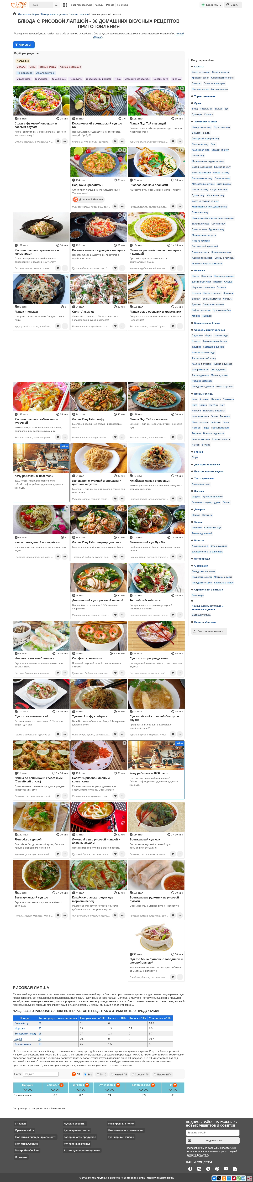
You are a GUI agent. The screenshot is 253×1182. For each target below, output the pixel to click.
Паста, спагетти (200, 422)
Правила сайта (24, 1130)
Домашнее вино (200, 546)
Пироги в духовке (212, 293)
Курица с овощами (70, 66)
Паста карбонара (220, 428)
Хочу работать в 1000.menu (33, 475)
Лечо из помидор (201, 241)
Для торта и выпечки (207, 464)
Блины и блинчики (201, 282)
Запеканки (228, 399)
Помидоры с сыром (202, 583)
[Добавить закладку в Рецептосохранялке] (58, 141)
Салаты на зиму (200, 144)
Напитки (199, 540)
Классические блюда (207, 323)
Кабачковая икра (200, 150)
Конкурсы (122, 4)
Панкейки (207, 316)
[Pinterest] (234, 1178)
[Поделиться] (249, 1178)
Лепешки (227, 299)
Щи (226, 109)
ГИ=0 (102, 1074)
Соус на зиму (218, 224)
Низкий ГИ (120, 1074)
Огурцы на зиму (222, 127)
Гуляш (226, 422)
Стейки (203, 405)
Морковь (19, 1028)
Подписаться (214, 1140)
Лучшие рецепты (74, 1123)
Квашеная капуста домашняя (207, 263)
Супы (197, 103)
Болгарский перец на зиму (205, 138)
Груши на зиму (216, 229)
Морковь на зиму (215, 195)
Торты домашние (204, 96)
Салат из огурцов (201, 72)
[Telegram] (243, 1178)
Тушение (196, 347)
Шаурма (196, 496)
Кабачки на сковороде (203, 352)
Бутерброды (202, 558)
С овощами (201, 565)
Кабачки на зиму (220, 150)
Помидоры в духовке (203, 386)
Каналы (99, 4)
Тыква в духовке (224, 386)
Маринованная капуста (204, 235)
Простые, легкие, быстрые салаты (210, 89)
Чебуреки (215, 422)
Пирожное (207, 515)
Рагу (222, 405)
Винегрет (196, 83)
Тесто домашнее (204, 478)
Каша (194, 399)
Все (89, 1074)
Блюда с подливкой (213, 433)
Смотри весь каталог (210, 631)
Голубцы (213, 405)
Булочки (196, 293)
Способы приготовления (209, 329)
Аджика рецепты (200, 252)
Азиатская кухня (45, 72)
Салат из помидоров (214, 83)
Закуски (199, 491)
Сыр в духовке (218, 369)
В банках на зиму (201, 133)
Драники (196, 304)
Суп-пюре (197, 114)
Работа (110, 4)
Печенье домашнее (224, 276)
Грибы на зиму (199, 229)
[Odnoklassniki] (224, 1178)
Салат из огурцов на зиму (205, 201)
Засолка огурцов (200, 224)
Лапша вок (23, 60)
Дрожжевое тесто (201, 484)
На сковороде (221, 335)
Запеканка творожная (214, 411)
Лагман (195, 445)
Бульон (218, 109)
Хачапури (228, 293)
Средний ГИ (141, 1074)
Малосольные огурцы (203, 184)
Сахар (18, 1038)
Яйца (118, 78)
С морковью (59, 78)
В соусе (196, 341)
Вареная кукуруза (201, 615)
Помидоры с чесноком (203, 571)
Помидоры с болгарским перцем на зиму (213, 218)
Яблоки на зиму (221, 172)
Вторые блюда (203, 393)
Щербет (196, 515)
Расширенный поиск (121, 1123)
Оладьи (228, 282)
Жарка (208, 335)
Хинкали (196, 411)
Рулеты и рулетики (213, 496)
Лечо (213, 144)
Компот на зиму (222, 167)
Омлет (214, 416)
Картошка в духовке (213, 347)
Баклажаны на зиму (202, 178)
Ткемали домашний (202, 533)
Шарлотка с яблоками (203, 287)
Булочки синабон (222, 310)
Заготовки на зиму (205, 121)
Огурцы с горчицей (224, 258)
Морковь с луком (223, 577)
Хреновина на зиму (221, 252)
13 (40, 1033)
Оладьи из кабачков (213, 304)
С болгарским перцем (98, 78)
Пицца (206, 428)
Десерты (199, 509)
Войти (234, 4)
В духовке (197, 335)
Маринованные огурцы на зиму (208, 161)
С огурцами (41, 78)
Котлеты (204, 399)
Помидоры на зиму (202, 127)
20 (40, 1028)
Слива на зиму (222, 178)
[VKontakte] (214, 1178)
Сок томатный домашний (205, 246)
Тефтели (196, 433)
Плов (194, 405)
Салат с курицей (220, 72)
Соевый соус (161, 78)
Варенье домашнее (202, 167)
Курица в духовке (223, 364)
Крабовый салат (200, 78)
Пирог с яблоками (205, 622)
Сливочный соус (213, 527)
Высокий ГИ (164, 1074)
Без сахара (198, 595)
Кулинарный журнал (77, 1143)
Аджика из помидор (202, 258)
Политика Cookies (26, 1143)
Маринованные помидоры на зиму (209, 207)
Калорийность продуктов (80, 1137)
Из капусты (76, 78)
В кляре (206, 445)
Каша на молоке (200, 416)
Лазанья (196, 428)
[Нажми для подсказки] (74, 1074)
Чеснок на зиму (200, 190)
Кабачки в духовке (201, 364)
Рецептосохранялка (81, 4)
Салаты (199, 66)
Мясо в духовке (219, 375)
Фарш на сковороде (202, 381)
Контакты (21, 1157)
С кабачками (24, 78)
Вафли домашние (201, 310)
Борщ (195, 109)
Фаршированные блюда (214, 341)
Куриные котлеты (221, 439)
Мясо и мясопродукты (137, 78)
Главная (20, 1123)
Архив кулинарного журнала (82, 1150)
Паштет (226, 502)
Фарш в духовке (200, 375)
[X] (219, 1178)
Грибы (175, 78)
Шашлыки (216, 399)
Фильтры (25, 44)
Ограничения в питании (208, 589)
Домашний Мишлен (91, 199)
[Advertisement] (214, 33)
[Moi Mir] (229, 1178)
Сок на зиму (198, 155)
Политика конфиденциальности (35, 1137)
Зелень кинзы (22, 1044)
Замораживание (200, 369)
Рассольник (206, 109)
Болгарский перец (25, 1033)
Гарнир (198, 451)
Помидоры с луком (202, 577)
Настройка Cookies (27, 1150)
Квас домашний (218, 546)
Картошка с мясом (224, 583)
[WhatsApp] (238, 1178)
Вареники (225, 416)
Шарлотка (206, 276)
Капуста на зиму (219, 190)
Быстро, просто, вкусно (209, 471)
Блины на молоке (212, 299)
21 (40, 1023)
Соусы (198, 522)
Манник (196, 316)
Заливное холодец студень (206, 502)
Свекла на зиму (200, 212)
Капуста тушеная (201, 439)
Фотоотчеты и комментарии (125, 1130)
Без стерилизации (201, 172)
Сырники (221, 287)
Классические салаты (222, 78)
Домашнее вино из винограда (207, 552)
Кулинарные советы (77, 1130)
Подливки (197, 527)
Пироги (195, 276)
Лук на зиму (198, 195)
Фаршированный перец (204, 358)
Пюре (195, 457)
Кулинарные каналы (121, 1137)
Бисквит (196, 299)
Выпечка (199, 270)
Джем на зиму (224, 184)
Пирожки (217, 282)
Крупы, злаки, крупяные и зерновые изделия (207, 607)
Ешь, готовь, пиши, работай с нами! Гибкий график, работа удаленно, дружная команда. (38, 484)
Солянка (208, 114)
